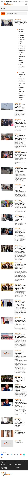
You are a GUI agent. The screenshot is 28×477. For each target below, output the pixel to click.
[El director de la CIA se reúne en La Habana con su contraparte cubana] (7, 22)
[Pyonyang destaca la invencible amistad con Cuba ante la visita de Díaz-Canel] (7, 336)
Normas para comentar (20, 462)
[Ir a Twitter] (5, 455)
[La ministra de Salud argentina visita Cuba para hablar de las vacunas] (7, 187)
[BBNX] (7, 474)
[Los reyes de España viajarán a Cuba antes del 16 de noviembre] (7, 203)
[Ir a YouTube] (21, 455)
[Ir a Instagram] (8, 455)
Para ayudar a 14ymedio (11, 13)
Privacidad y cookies (6, 464)
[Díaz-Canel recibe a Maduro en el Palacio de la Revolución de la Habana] (7, 378)
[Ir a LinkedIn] (18, 455)
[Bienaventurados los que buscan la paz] (7, 433)
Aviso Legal (18, 464)
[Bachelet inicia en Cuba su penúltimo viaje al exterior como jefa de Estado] (7, 387)
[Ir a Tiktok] (15, 455)
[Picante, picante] (7, 443)
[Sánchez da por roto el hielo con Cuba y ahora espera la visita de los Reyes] (7, 286)
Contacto (17, 467)
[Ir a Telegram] (12, 455)
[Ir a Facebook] (2, 455)
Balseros (15, 1)
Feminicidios (21, 1)
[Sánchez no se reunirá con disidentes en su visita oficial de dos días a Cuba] (7, 320)
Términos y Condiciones (4, 468)
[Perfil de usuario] (26, 4)
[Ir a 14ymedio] (8, 4)
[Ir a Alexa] (24, 455)
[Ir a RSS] (2, 457)
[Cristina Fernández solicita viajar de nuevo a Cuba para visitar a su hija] (7, 217)
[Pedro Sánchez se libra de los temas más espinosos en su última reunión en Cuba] (7, 265)
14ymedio (3, 462)
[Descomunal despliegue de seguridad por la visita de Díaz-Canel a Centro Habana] (7, 170)
